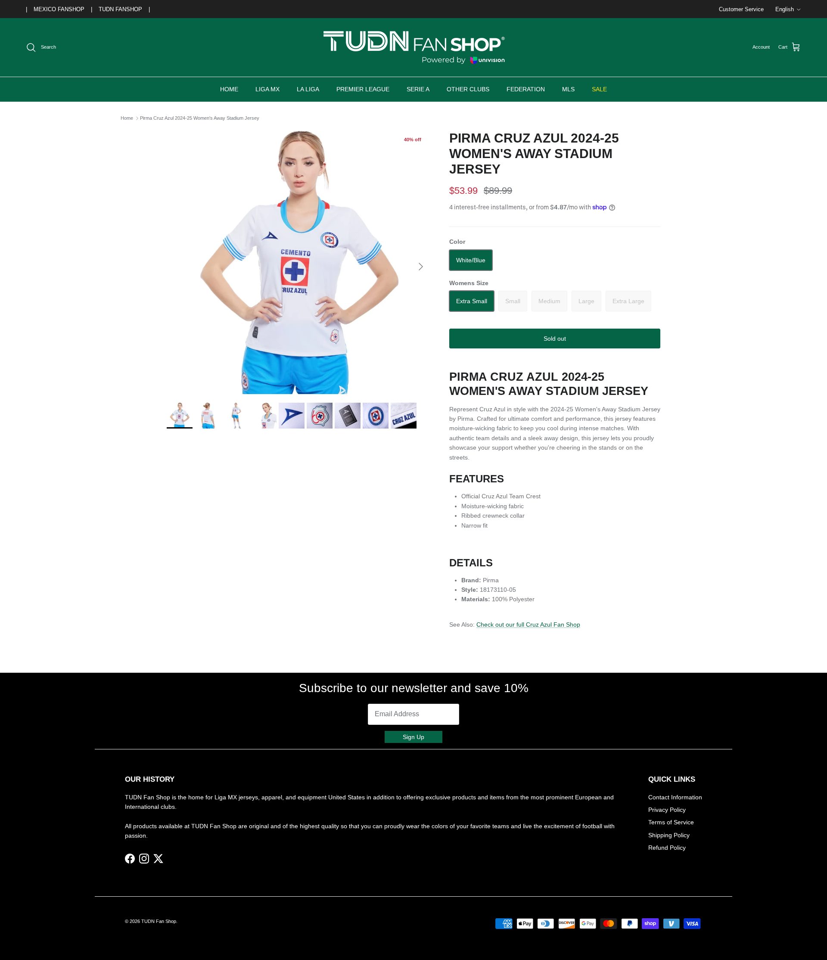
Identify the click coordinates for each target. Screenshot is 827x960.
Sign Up (413, 736)
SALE (599, 89)
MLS (568, 89)
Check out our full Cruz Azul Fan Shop (528, 624)
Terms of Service (671, 822)
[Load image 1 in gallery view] (298, 262)
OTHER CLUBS (468, 89)
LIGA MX (267, 89)
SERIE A (418, 89)
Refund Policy (667, 847)
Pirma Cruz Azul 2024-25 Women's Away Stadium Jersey (199, 118)
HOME (229, 89)
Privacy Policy (667, 809)
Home (127, 118)
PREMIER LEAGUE (362, 89)
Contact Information (675, 797)
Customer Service (741, 9)
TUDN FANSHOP (120, 9)
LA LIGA (308, 89)
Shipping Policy (669, 835)
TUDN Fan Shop (158, 921)
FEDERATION (526, 89)
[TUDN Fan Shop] (413, 47)
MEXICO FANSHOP (59, 9)
